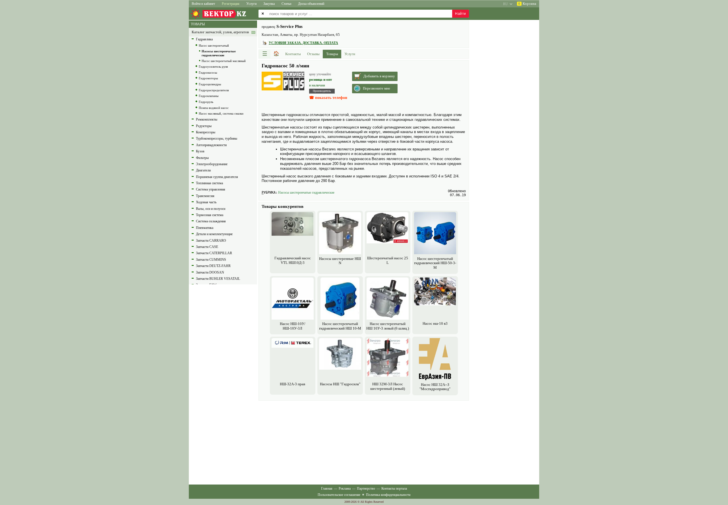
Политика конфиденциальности (388, 495)
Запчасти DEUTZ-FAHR (213, 266)
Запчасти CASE (207, 247)
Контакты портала (394, 488)
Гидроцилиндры (210, 84)
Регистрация (230, 4)
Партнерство (366, 488)
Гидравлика (204, 39)
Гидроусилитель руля (213, 66)
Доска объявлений (311, 4)
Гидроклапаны (208, 96)
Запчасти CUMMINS (211, 260)
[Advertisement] (363, 442)
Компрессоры (205, 132)
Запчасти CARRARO (211, 241)
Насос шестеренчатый (214, 45)
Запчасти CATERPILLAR (214, 253)
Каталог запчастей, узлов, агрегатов (220, 32)
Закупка (269, 4)
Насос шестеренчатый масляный (224, 61)
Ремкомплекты (206, 119)
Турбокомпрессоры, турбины (216, 138)
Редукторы (204, 126)
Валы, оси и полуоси (210, 209)
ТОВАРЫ (198, 24)
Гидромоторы (208, 78)
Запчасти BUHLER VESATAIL (218, 279)
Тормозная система (209, 215)
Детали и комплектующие (214, 234)
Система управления (210, 189)
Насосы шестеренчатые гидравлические (306, 192)
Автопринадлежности (211, 145)
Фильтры (202, 158)
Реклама (345, 488)
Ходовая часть (206, 202)
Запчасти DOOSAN (210, 272)
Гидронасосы (208, 72)
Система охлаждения (211, 221)
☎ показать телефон (328, 98)
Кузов (200, 151)
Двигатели (203, 170)
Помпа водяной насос (214, 107)
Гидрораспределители (214, 90)
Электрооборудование (212, 164)
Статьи (286, 4)
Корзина (527, 4)
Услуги (251, 4)
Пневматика (204, 228)
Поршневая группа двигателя (217, 177)
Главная (326, 488)
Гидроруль (206, 102)
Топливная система (209, 183)
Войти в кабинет (203, 4)
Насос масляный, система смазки (221, 113)
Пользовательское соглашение (339, 495)
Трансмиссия (205, 196)
